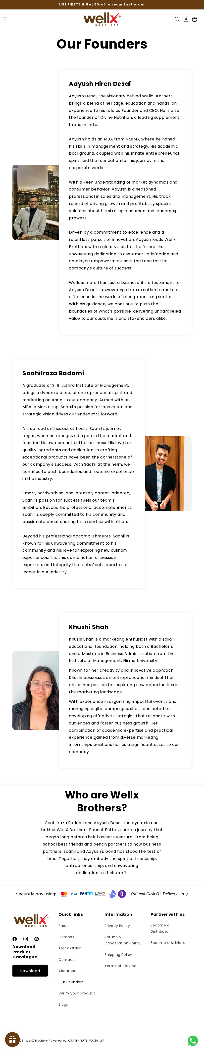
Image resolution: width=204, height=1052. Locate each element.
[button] (177, 19)
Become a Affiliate (168, 942)
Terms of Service (120, 965)
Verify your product (76, 993)
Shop (63, 925)
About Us (66, 970)
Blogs (63, 1004)
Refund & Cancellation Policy (122, 940)
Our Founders (71, 982)
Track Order (69, 948)
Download (30, 970)
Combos (66, 936)
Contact (66, 959)
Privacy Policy (117, 925)
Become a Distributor (160, 928)
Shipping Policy (118, 954)
